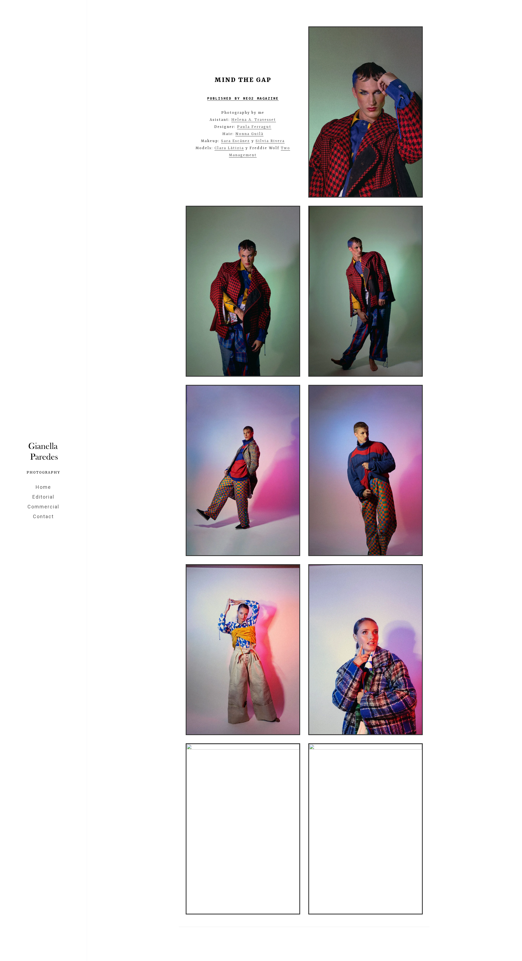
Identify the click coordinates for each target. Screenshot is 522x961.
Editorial (43, 497)
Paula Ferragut (254, 127)
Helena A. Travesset (253, 120)
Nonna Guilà (249, 134)
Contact (43, 516)
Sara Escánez (235, 141)
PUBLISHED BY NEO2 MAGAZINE (243, 98)
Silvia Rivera (270, 141)
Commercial (43, 506)
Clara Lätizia (229, 148)
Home (43, 487)
